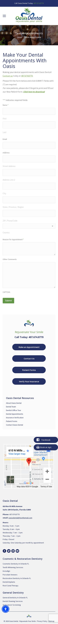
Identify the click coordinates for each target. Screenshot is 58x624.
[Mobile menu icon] (4, 16)
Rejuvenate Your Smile (27, 621)
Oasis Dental (13, 621)
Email (5, 139)
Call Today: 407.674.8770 (29, 337)
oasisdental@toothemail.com (20, 518)
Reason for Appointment (13, 239)
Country (6, 232)
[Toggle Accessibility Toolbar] (5, 609)
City (4, 193)
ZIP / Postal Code (10, 220)
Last (4, 132)
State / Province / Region (13, 207)
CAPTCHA (6, 292)
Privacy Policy (42, 621)
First (5, 118)
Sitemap (51, 621)
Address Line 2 (9, 180)
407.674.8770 (38, 3)
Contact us (8, 75)
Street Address (9, 166)
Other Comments (10, 259)
